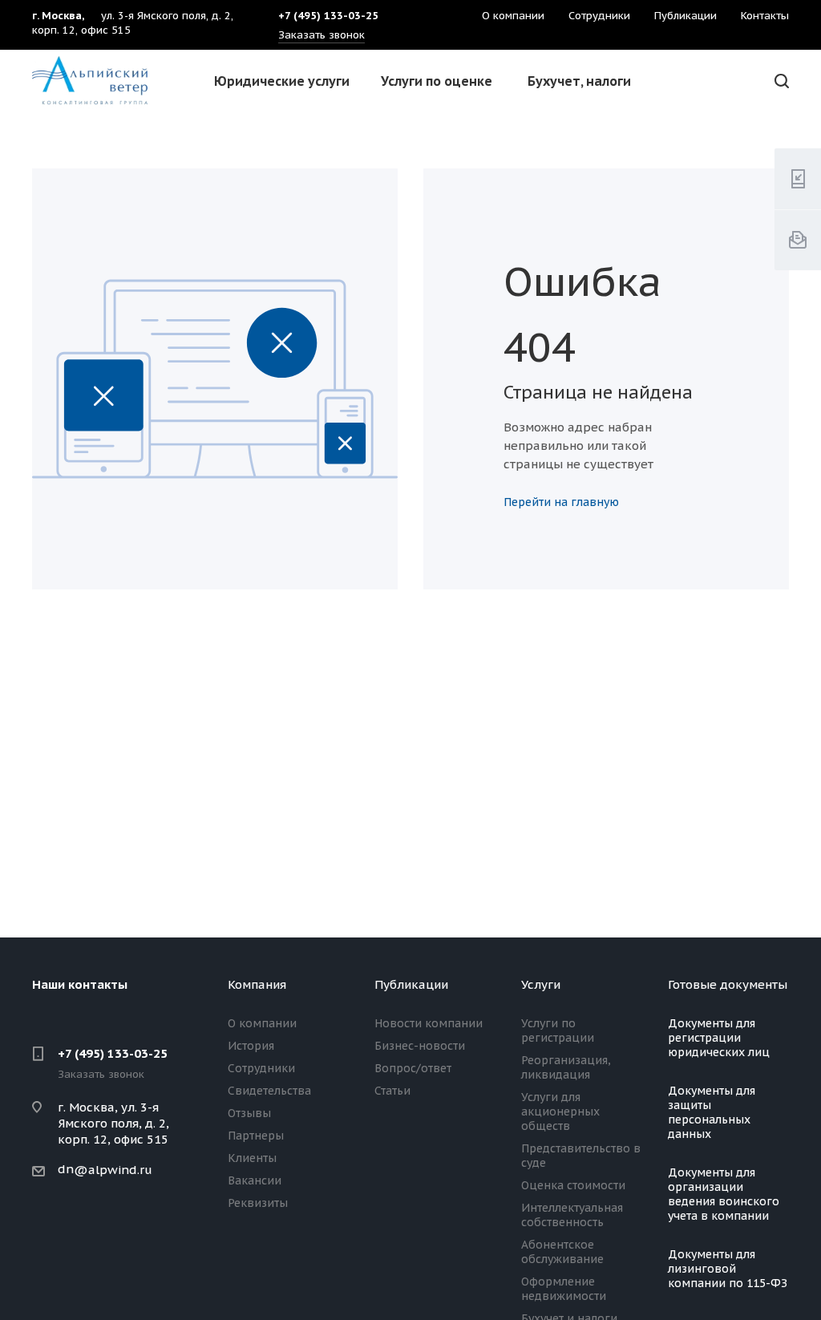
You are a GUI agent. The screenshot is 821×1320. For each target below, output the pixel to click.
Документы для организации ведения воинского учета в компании (723, 1194)
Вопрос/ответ (412, 1068)
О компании (262, 1023)
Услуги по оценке (436, 81)
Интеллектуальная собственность (572, 1215)
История (251, 1046)
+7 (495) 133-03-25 (113, 1053)
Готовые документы (727, 984)
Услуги (540, 984)
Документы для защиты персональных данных (711, 1112)
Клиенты (252, 1158)
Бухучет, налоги (579, 81)
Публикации (411, 984)
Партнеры (256, 1135)
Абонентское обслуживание (562, 1251)
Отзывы (249, 1113)
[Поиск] (779, 81)
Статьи (392, 1090)
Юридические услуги (282, 81)
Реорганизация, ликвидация (566, 1067)
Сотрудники (261, 1068)
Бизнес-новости (419, 1046)
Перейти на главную (561, 502)
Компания (257, 984)
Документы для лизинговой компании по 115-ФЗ (727, 1268)
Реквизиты (258, 1203)
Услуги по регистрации (557, 1030)
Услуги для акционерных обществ (560, 1111)
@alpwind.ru (113, 1169)
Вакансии (254, 1180)
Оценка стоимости (573, 1185)
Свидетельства (269, 1090)
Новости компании (428, 1023)
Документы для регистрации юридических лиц (719, 1037)
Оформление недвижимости (563, 1288)
